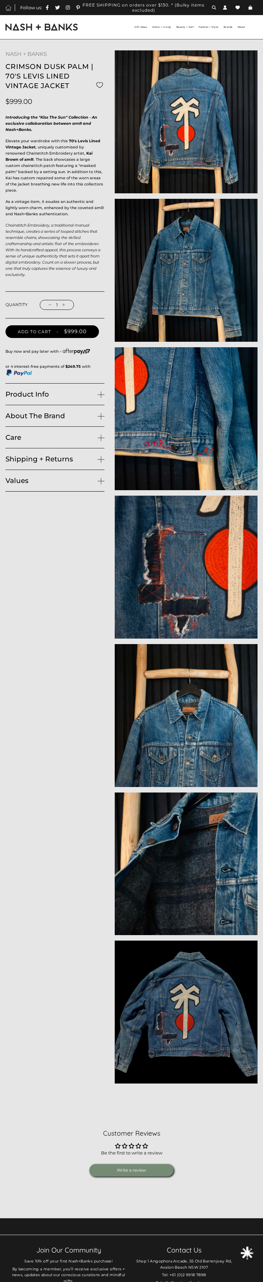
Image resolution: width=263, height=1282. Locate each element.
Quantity (16, 304)
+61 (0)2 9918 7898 (188, 1274)
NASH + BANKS (26, 54)
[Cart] (251, 7)
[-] (50, 305)
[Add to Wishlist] (99, 85)
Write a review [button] (131, 1170)
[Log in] (225, 7)
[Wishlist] (237, 7)
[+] (63, 305)
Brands (228, 27)
